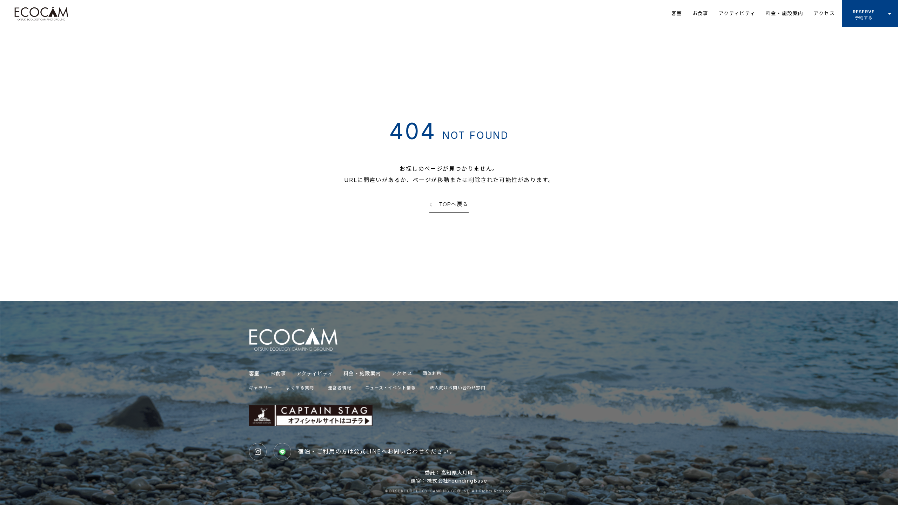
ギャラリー (260, 387)
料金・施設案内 (362, 373)
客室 (254, 373)
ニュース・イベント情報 (390, 387)
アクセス (402, 373)
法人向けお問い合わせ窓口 (457, 387)
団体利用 (432, 373)
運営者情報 (339, 387)
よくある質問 (300, 387)
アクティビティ (314, 373)
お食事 (278, 373)
